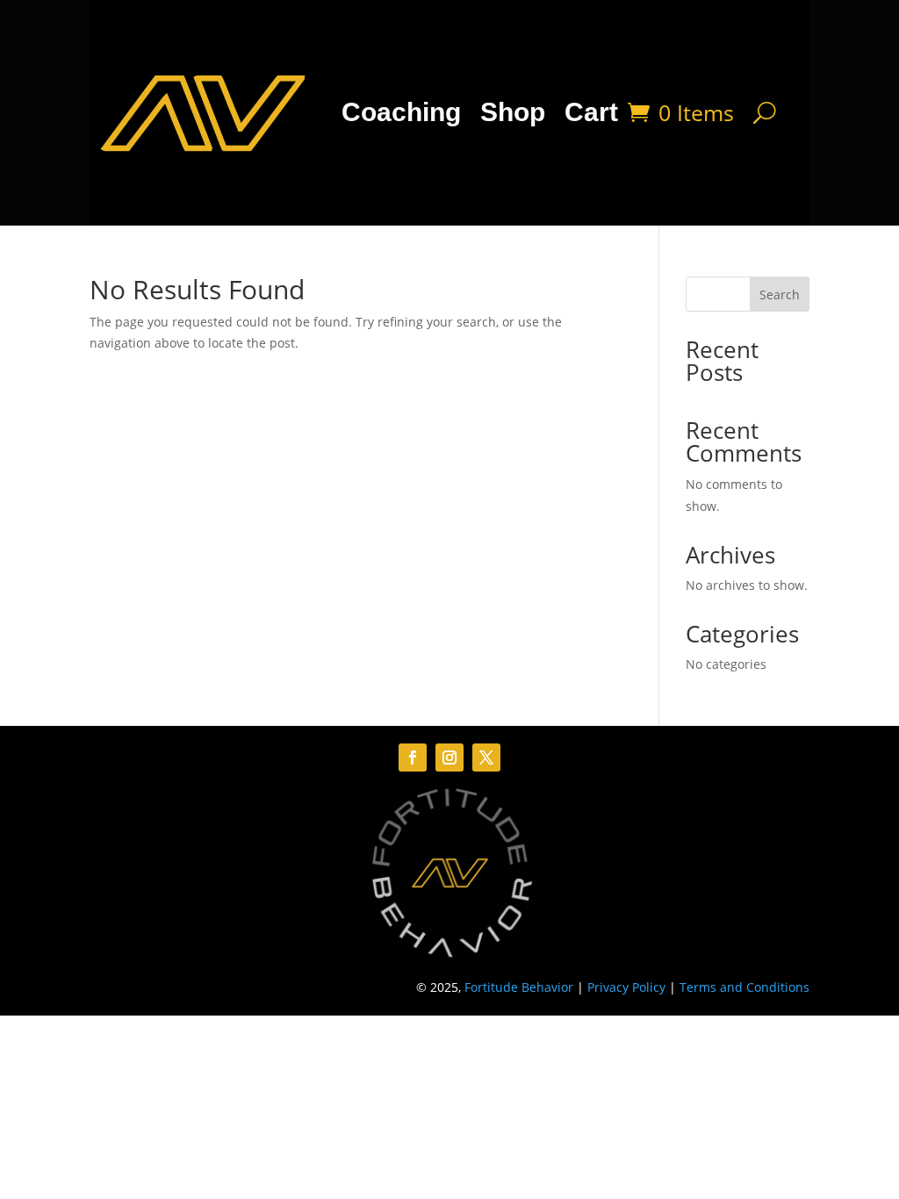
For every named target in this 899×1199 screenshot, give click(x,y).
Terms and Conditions (744, 987)
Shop (512, 111)
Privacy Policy (626, 987)
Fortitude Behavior (518, 987)
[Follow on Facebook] (413, 757)
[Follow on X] (486, 757)
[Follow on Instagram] (449, 757)
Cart (591, 111)
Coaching (401, 111)
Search (779, 294)
